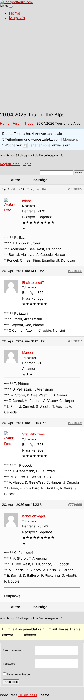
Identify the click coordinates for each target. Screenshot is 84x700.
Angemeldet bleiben (18, 674)
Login (27, 164)
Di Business (27, 695)
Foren (17, 123)
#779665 (75, 189)
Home (14, 13)
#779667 (75, 341)
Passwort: (9, 663)
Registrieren (10, 164)
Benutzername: (12, 650)
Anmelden (11, 681)
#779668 (75, 423)
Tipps (28, 123)
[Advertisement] (42, 67)
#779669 (75, 504)
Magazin (17, 17)
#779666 (75, 271)
